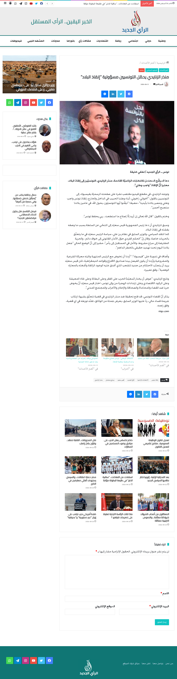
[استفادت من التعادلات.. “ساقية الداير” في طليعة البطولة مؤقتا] (117, 465)
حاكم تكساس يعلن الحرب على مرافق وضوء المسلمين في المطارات (118, 443)
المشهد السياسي (151, 70)
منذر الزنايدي (99, 380)
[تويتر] (121, 94)
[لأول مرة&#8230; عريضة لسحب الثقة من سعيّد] (153, 347)
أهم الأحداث (148, 63)
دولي (148, 41)
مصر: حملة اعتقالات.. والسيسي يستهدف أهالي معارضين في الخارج (81, 480)
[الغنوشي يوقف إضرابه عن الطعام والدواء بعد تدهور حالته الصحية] (82, 347)
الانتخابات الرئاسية (143, 380)
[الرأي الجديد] (88, 21)
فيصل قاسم (30, 222)
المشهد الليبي (35, 41)
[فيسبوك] (129, 94)
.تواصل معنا (158, 663)
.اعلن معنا (146, 663)
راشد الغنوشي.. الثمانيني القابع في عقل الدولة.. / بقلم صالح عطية (24, 129)
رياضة (118, 41)
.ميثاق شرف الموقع (131, 663)
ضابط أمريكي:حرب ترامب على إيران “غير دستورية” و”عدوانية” (81, 516)
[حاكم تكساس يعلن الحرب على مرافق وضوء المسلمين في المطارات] (117, 428)
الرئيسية (161, 63)
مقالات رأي (84, 41)
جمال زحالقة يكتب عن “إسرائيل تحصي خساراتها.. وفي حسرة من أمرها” (24, 198)
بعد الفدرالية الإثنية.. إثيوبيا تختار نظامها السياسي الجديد (154, 479)
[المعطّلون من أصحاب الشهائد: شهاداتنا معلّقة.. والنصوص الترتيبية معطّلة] (153, 502)
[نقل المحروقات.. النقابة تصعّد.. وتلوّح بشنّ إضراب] (80, 428)
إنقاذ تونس (155, 380)
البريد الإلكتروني (159, 606)
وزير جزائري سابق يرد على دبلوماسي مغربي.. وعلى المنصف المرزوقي (33, 87)
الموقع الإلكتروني (105, 606)
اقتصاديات (102, 41)
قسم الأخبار (159, 84)
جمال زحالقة (30, 206)
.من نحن (169, 663)
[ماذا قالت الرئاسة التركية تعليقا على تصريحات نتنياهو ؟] (117, 502)
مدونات (55, 41)
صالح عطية (30, 136)
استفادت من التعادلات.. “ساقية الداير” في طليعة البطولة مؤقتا (118, 479)
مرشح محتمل (110, 380)
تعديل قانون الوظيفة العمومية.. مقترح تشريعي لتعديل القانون (156, 443)
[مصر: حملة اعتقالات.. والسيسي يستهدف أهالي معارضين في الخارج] (80, 465)
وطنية (162, 41)
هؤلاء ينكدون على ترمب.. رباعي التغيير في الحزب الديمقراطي (23, 145)
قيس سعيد (121, 380)
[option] (29, 74)
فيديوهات (16, 41)
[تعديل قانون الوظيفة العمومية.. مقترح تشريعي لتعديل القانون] (153, 428)
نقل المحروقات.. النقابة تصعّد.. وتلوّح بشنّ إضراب (81, 442)
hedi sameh (30, 153)
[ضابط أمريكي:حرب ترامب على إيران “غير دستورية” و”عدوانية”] (80, 502)
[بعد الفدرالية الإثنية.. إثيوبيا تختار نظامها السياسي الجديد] (153, 465)
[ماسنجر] (104, 94)
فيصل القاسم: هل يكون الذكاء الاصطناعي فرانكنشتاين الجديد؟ (24, 214)
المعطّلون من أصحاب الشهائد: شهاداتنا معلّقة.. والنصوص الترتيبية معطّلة (154, 517)
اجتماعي (133, 41)
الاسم (165, 593)
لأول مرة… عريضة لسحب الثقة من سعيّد (153, 358)
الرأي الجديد (130, 380)
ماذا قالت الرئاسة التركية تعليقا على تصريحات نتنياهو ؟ (118, 516)
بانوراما (71, 41)
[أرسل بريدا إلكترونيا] (154, 84)
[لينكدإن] (112, 94)
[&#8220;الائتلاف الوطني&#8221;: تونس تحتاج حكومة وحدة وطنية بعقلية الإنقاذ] (117, 347)
